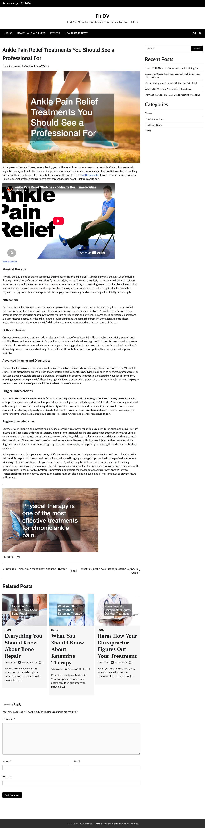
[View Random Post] (194, 33)
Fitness (55, 33)
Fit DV (102, 16)
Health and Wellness (31, 33)
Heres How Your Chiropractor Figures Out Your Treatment (117, 645)
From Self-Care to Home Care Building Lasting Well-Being (172, 94)
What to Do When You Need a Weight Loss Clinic (168, 88)
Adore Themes (130, 823)
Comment (8, 719)
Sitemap (87, 823)
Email (78, 761)
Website (6, 777)
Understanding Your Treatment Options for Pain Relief (171, 83)
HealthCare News (76, 33)
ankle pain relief (90, 174)
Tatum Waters (41, 65)
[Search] (200, 33)
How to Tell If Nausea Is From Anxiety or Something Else (171, 68)
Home (8, 33)
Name (6, 761)
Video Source (9, 261)
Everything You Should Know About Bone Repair (23, 645)
